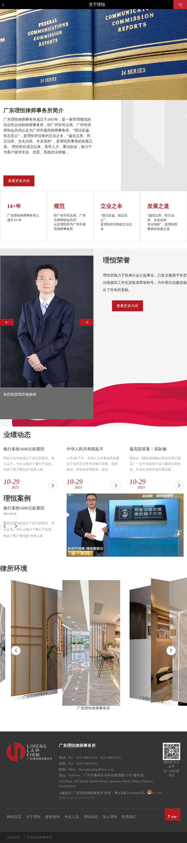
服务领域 (52, 817)
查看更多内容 (19, 181)
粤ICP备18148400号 (129, 793)
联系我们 (129, 817)
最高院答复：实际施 (148, 449)
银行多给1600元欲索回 (23, 449)
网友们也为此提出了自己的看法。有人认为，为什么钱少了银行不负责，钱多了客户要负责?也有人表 (29, 529)
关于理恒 (33, 817)
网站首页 (14, 817)
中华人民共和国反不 (85, 449)
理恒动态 (90, 817)
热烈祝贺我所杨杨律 (19, 394)
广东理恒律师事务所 (38, 837)
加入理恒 (110, 817)
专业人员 (71, 817)
